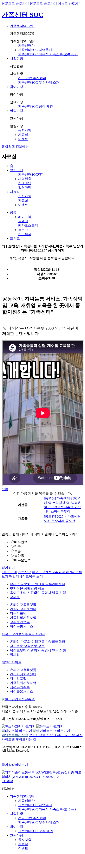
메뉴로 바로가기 (70, 3)
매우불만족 (22, 560)
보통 (17, 551)
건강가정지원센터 (23, 609)
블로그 (23, 230)
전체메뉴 (22, 146)
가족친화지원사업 (23, 617)
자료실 (23, 134)
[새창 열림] (19, 726)
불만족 (19, 555)
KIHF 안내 (9, 572)
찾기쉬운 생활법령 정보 (27, 588)
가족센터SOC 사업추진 (35, 50)
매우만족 (20, 542)
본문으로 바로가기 (15, 3)
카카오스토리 (28, 225)
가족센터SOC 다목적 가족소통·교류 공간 (48, 54)
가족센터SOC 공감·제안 (35, 106)
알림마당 (16, 110)
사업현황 (16, 58)
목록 (5, 489)
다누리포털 (18, 613)
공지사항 (24, 130)
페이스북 (24, 217)
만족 (17, 546)
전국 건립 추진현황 (32, 78)
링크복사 (24, 234)
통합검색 (8, 146)
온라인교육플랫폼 (23, 604)
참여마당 (16, 87)
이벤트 (23, 139)
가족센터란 (26, 45)
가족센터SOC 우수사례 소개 (38, 82)
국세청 (15, 597)
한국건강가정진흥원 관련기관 (23, 634)
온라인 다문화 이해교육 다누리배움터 (37, 584)
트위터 (23, 221)
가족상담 (24, 572)
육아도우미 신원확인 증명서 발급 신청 (38, 592)
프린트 (15, 238)
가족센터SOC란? (22, 26)
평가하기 (8, 567)
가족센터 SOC (22, 14)
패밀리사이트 (26, 576)
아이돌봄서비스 (21, 626)
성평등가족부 (20, 622)
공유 (13, 212)
